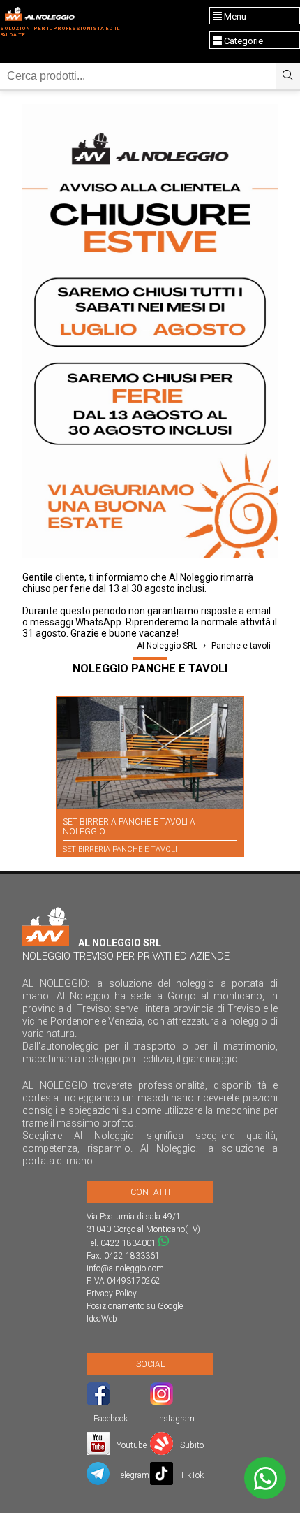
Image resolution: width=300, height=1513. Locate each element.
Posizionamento (115, 1306)
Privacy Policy (112, 1293)
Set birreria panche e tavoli (120, 849)
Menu (234, 16)
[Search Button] (288, 76)
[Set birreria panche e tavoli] (150, 753)
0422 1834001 (128, 1243)
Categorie (242, 41)
